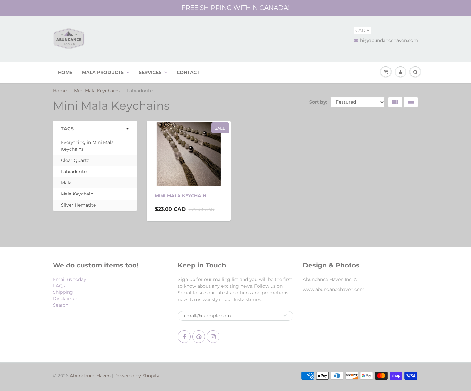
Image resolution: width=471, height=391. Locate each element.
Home (60, 90)
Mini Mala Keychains (97, 90)
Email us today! (70, 279)
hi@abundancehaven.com (389, 40)
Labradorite (74, 171)
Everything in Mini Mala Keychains (87, 146)
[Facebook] (184, 336)
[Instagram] (213, 336)
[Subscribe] (285, 315)
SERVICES (150, 72)
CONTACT (188, 72)
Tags (67, 129)
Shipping (63, 292)
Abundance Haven (90, 376)
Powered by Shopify (136, 376)
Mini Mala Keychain (180, 196)
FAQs (59, 286)
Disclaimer (65, 298)
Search (60, 305)
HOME (65, 72)
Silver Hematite (78, 205)
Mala (66, 183)
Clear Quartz (75, 160)
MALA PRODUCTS (103, 72)
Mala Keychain (77, 194)
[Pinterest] (198, 336)
